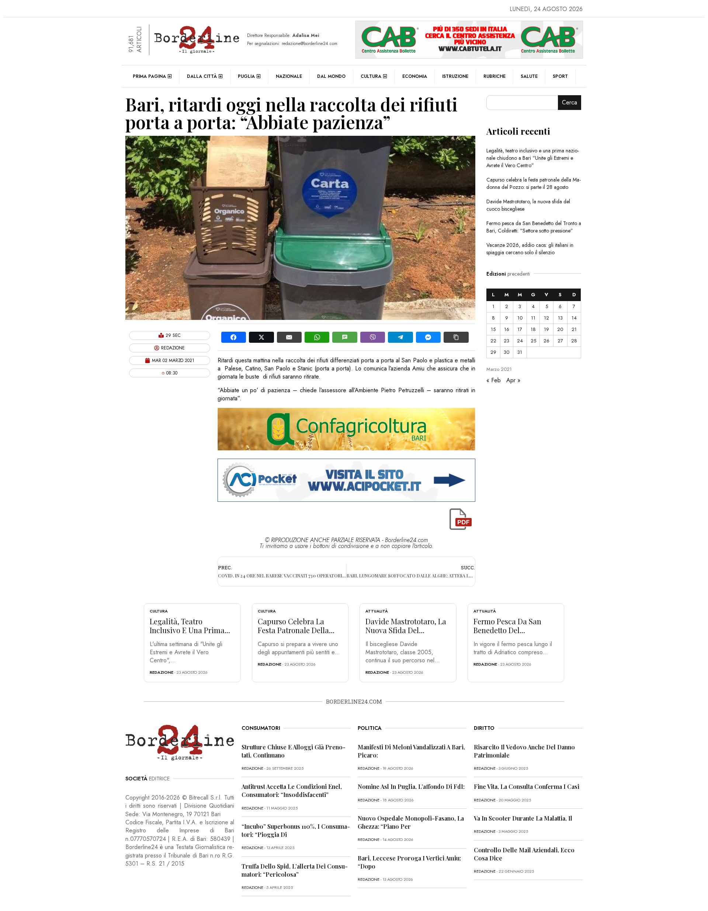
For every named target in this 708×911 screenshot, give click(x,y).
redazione (161, 672)
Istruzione (455, 76)
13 (560, 317)
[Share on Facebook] (233, 337)
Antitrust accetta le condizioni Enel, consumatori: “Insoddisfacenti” (292, 790)
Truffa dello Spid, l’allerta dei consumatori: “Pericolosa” (295, 870)
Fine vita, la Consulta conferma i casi (526, 786)
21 (574, 329)
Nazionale (289, 76)
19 (546, 329)
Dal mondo (331, 76)
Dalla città (202, 76)
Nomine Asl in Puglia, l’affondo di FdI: (411, 786)
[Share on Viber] (372, 337)
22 (493, 340)
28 (574, 340)
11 (533, 317)
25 (533, 340)
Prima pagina (149, 76)
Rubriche (494, 76)
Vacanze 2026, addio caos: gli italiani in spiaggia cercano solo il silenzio (529, 248)
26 (546, 340)
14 (574, 317)
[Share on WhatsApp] (317, 337)
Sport (560, 76)
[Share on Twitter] (261, 337)
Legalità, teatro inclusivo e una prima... (190, 625)
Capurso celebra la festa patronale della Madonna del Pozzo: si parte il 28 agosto (533, 183)
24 (520, 340)
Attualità (376, 611)
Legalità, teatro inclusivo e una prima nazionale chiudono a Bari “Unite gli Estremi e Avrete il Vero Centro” (532, 158)
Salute (529, 76)
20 (560, 329)
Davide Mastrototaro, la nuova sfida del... (405, 625)
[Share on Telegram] (400, 337)
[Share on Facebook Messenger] (428, 337)
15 (493, 329)
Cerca (569, 102)
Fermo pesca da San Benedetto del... (507, 625)
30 (506, 352)
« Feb (493, 380)
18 (533, 329)
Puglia (246, 76)
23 (506, 340)
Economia (414, 76)
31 (519, 352)
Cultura (371, 76)
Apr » (513, 380)
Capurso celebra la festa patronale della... (296, 625)
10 (520, 317)
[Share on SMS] (344, 337)
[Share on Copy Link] (456, 337)
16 (506, 329)
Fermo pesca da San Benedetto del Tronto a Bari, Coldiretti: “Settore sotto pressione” (533, 227)
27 (560, 340)
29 (493, 352)
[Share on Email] (289, 337)
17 (519, 329)
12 (546, 317)
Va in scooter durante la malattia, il (523, 818)
